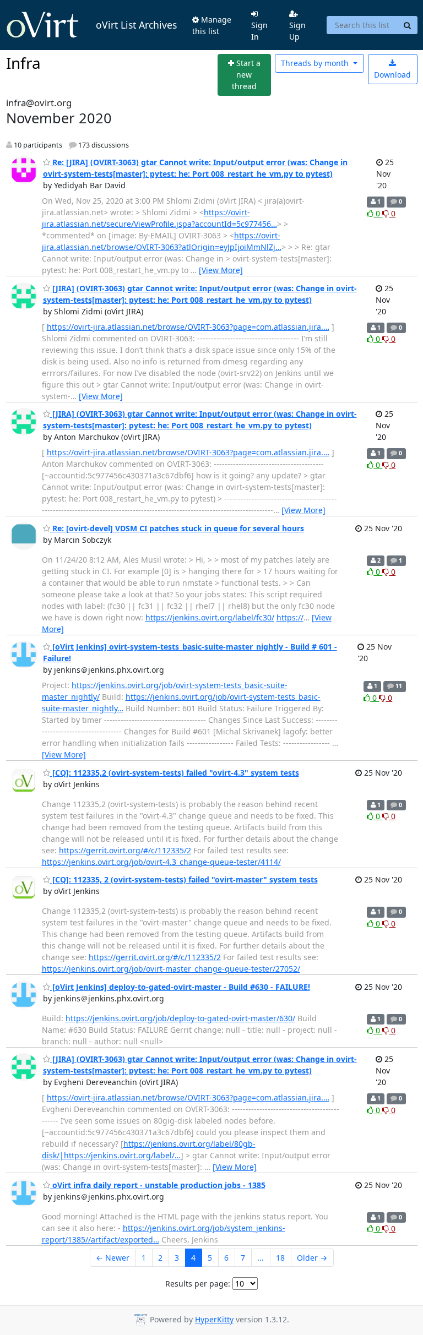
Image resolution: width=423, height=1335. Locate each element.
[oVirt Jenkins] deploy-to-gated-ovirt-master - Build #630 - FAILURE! (180, 987)
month (316, 63)
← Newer (112, 1257)
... (260, 1257)
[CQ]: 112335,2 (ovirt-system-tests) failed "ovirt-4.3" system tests (174, 772)
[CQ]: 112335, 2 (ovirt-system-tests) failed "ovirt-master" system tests (184, 879)
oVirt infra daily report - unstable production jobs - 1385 (157, 1185)
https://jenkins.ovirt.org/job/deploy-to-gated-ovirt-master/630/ (180, 1018)
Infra (23, 62)
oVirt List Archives (136, 24)
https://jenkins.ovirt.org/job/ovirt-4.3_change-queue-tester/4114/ (161, 862)
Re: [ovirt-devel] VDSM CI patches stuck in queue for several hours (177, 528)
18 (280, 1257)
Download (392, 74)
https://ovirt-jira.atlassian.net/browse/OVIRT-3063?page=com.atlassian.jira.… (188, 327)
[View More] (221, 270)
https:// (289, 617)
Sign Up (297, 31)
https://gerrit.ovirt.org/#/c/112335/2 (125, 850)
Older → (312, 1257)
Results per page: (197, 1283)
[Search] (407, 25)
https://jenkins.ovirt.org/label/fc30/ (209, 617)
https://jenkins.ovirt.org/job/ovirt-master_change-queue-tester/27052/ (171, 968)
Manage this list (211, 25)
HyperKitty (214, 1319)
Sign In (259, 31)
